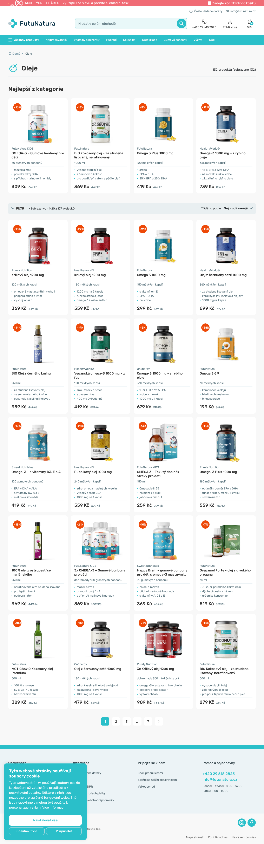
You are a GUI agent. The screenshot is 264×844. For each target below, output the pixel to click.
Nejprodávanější (56, 40)
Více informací (53, 807)
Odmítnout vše (26, 831)
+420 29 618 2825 (219, 773)
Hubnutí (111, 40)
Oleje (28, 53)
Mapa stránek (195, 837)
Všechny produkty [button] (26, 40)
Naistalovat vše (45, 820)
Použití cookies (217, 837)
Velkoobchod (146, 786)
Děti (211, 40)
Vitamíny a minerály (87, 40)
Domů (16, 53)
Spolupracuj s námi (150, 773)
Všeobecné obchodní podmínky (93, 800)
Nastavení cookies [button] (244, 837)
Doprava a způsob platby (89, 793)
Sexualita (129, 40)
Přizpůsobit (64, 831)
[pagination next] (159, 721)
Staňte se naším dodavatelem (157, 780)
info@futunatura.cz (243, 11)
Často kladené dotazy (208, 11)
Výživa (198, 40)
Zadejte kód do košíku (234, 3)
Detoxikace (149, 40)
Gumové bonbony (175, 40)
